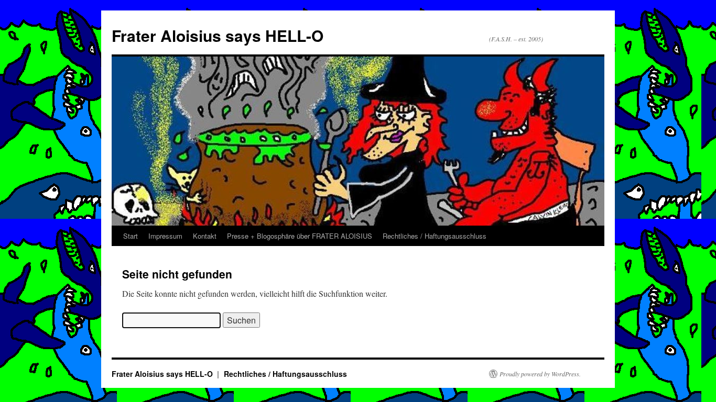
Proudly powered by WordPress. (540, 374)
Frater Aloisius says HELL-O (217, 35)
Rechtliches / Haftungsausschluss (434, 236)
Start (130, 236)
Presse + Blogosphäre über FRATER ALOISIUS (299, 236)
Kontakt (204, 236)
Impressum (165, 236)
